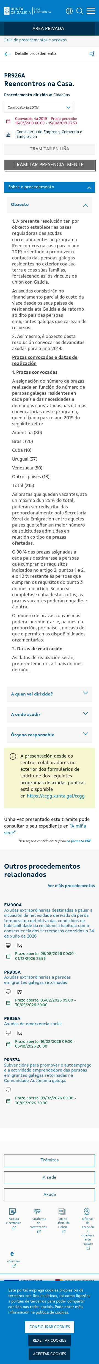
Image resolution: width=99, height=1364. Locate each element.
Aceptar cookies (49, 1354)
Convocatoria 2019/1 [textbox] (24, 107)
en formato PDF (79, 841)
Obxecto (20, 205)
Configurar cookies (49, 1327)
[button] (80, 11)
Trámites (49, 1160)
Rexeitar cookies (49, 1340)
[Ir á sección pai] (7, 54)
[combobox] (38, 107)
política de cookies (52, 1312)
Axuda (49, 1195)
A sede (49, 1177)
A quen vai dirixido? (32, 694)
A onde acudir (25, 715)
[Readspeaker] (92, 54)
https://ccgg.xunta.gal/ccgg (56, 796)
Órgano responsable (32, 735)
